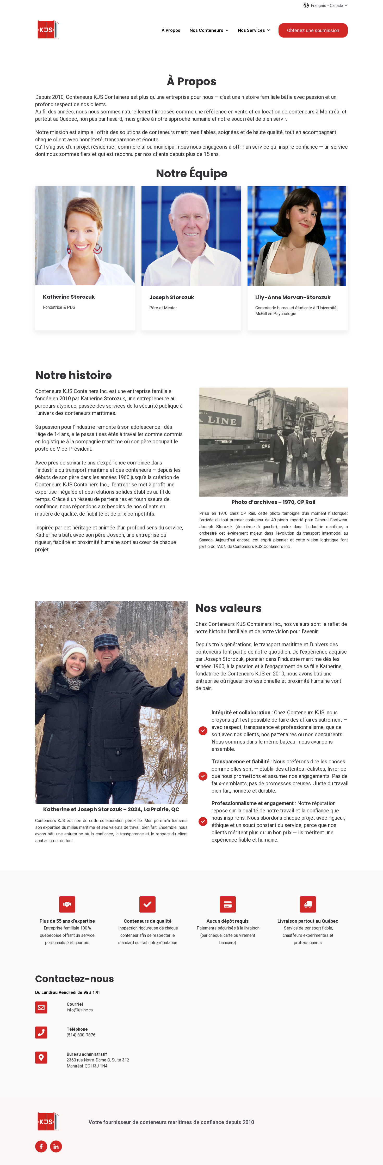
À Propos (171, 30)
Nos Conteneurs (206, 30)
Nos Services (251, 30)
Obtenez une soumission (313, 30)
